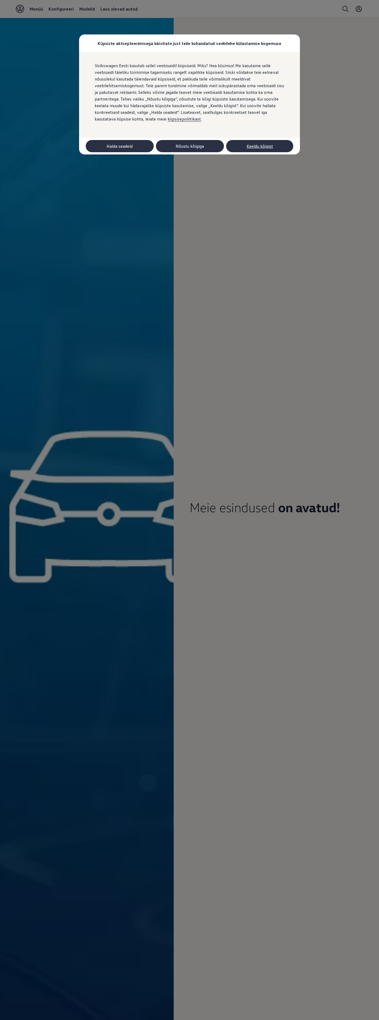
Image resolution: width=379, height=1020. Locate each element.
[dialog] (189, 510)
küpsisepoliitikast (184, 119)
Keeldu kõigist (260, 146)
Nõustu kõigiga (190, 146)
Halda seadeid (120, 146)
